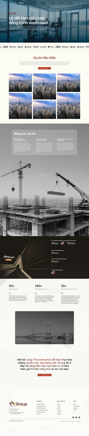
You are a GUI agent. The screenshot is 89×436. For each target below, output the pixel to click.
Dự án (56, 2)
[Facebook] (73, 417)
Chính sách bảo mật (63, 421)
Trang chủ (39, 2)
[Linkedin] (79, 417)
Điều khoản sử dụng (71, 421)
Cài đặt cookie (78, 421)
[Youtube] (76, 417)
